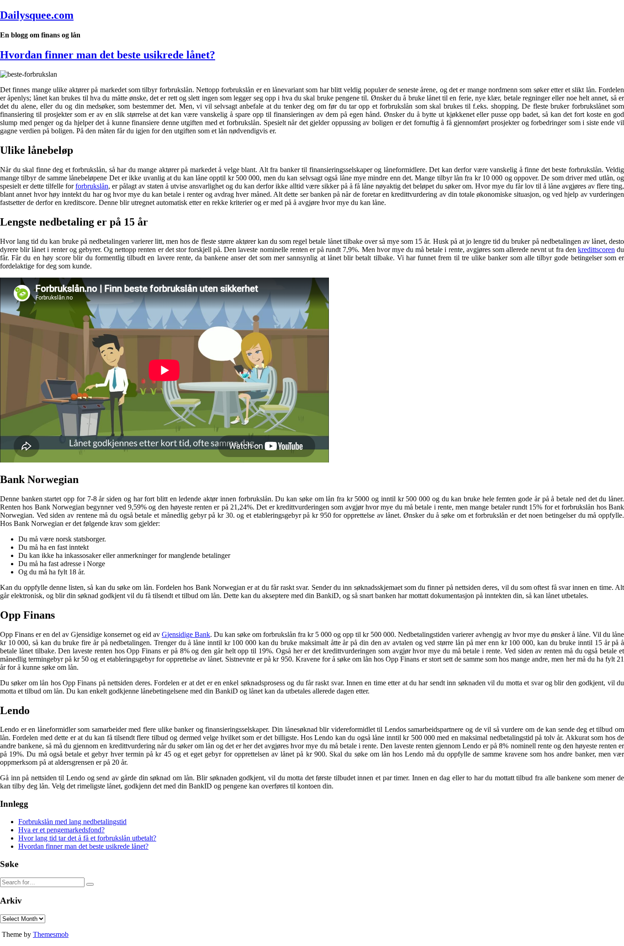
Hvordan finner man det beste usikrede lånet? (107, 55)
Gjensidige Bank (186, 634)
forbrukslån (91, 186)
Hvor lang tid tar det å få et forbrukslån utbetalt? (87, 838)
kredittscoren (596, 249)
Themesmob (51, 934)
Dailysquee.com (37, 15)
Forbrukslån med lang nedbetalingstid (72, 821)
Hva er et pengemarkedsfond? (61, 830)
